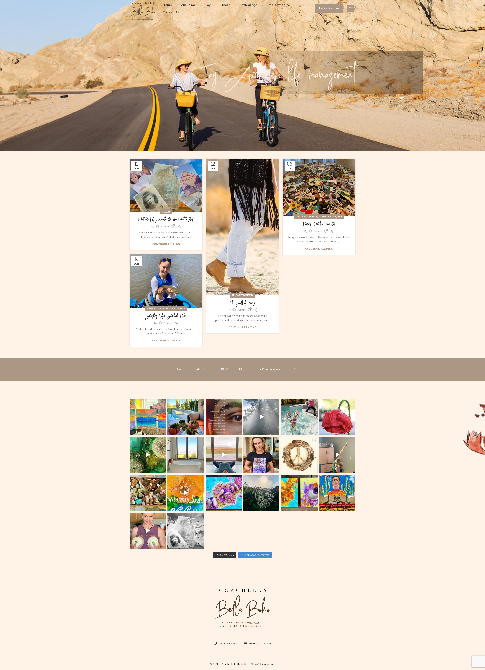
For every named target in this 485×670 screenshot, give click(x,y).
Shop (242, 369)
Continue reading (166, 244)
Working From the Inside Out (319, 224)
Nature (170, 308)
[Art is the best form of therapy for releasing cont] (148, 417)
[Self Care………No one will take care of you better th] (185, 455)
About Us (202, 369)
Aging (166, 211)
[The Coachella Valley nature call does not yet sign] (185, 417)
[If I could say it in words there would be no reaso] (299, 493)
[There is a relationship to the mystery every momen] (261, 493)
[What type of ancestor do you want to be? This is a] (185, 531)
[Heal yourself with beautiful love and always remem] (261, 417)
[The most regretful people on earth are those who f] (337, 493)
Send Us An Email (260, 643)
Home (179, 369)
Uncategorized (242, 295)
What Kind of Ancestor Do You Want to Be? (166, 220)
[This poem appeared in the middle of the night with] (224, 417)
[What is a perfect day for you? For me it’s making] (299, 455)
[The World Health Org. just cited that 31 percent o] (299, 417)
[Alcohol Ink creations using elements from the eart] (148, 455)
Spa (340, 216)
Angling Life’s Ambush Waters (166, 316)
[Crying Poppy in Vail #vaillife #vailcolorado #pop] (337, 417)
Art (298, 216)
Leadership (309, 216)
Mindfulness (327, 216)
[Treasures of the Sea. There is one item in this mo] (148, 493)
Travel (181, 308)
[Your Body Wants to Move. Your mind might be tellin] (337, 455)
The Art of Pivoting (242, 303)
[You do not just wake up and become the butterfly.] (224, 493)
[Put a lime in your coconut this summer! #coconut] (148, 531)
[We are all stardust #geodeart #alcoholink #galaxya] (261, 455)
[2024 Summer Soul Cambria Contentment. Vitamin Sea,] (185, 493)
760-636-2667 (227, 643)
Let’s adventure (269, 369)
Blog (224, 369)
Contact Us (301, 369)
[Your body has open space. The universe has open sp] (224, 455)
